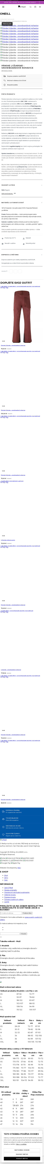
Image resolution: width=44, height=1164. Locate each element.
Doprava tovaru (10, 897)
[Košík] (35, 7)
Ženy (6, 878)
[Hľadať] (30, 7)
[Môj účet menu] (40, 7)
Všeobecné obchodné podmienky (17, 892)
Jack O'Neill (8, 888)
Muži (6, 875)
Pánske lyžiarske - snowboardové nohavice (13, 345)
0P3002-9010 (6, 70)
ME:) (19, 868)
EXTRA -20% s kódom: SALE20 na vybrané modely (20, 2)
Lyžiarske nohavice (7, 19)
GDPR (6, 902)
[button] (41, 2)
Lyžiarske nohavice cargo (8, 540)
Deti (5, 880)
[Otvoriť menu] (3, 7)
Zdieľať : (4, 271)
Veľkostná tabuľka (7, 193)
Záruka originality (10, 890)
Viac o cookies (21, 1144)
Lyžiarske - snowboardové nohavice (11, 669)
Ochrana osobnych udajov (13, 899)
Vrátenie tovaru (10, 895)
